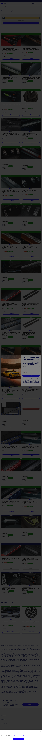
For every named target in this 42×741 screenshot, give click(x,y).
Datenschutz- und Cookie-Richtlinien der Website (23, 735)
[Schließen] (40, 731)
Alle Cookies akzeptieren (18, 739)
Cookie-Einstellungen (8, 739)
